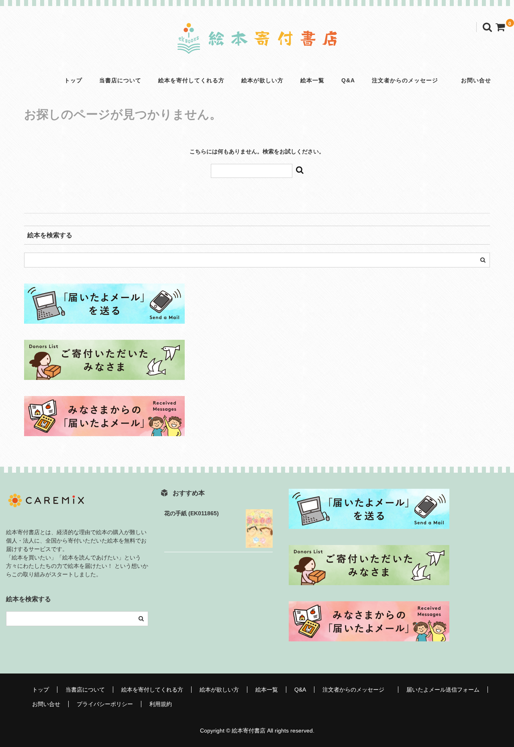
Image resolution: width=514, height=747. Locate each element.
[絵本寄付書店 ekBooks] (257, 47)
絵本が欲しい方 (262, 80)
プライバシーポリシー (105, 704)
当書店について (120, 80)
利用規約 (160, 704)
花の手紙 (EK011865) (191, 513)
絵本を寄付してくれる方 (191, 80)
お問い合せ (476, 80)
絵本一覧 (312, 80)
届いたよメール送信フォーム (442, 689)
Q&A (348, 80)
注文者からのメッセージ (408, 80)
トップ (73, 80)
